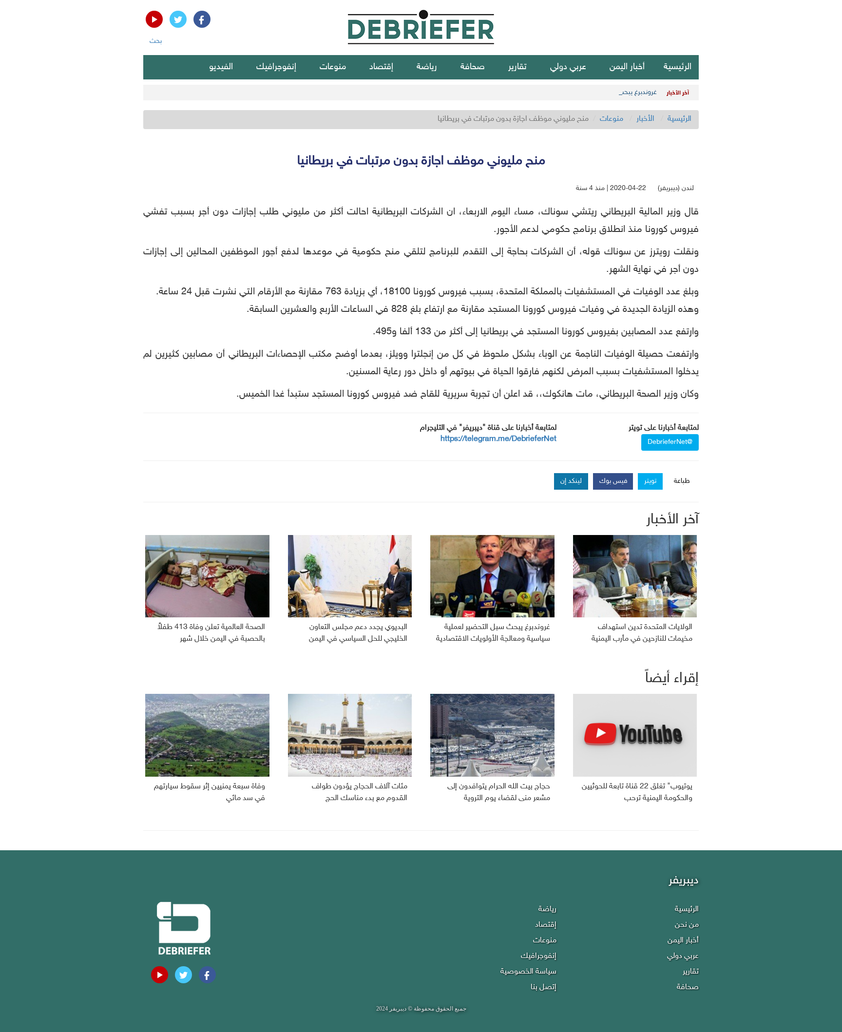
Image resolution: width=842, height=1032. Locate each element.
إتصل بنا (543, 987)
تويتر (650, 481)
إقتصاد (381, 67)
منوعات (333, 67)
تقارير (517, 67)
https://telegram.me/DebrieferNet (498, 439)
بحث (156, 41)
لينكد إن (571, 481)
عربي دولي (568, 67)
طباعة (682, 481)
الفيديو (221, 67)
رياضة (427, 67)
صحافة (472, 67)
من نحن (687, 925)
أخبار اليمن (627, 67)
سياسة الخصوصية (528, 971)
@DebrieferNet (670, 442)
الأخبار (645, 119)
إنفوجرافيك (276, 67)
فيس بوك (613, 481)
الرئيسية (677, 67)
